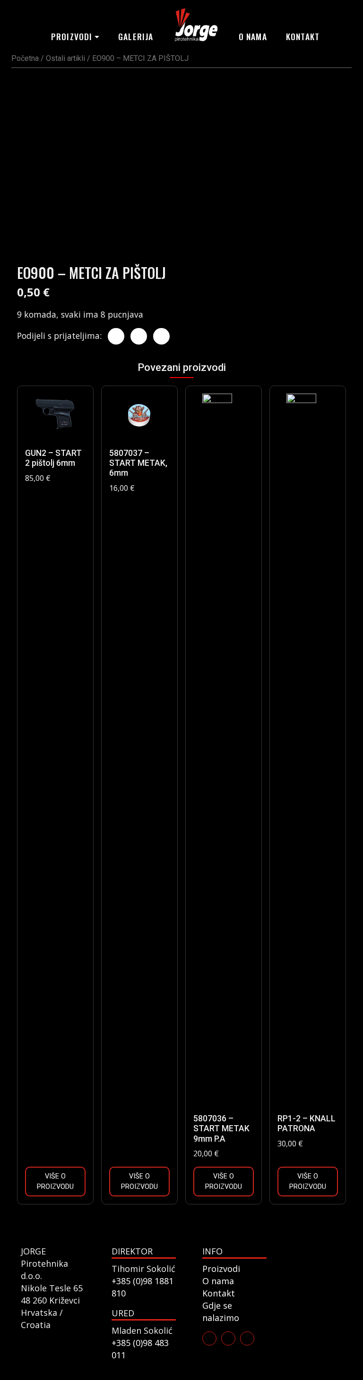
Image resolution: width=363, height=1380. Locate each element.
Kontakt (303, 36)
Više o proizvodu (55, 1181)
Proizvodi (72, 36)
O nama (253, 36)
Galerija (136, 36)
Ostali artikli (65, 58)
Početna (25, 58)
